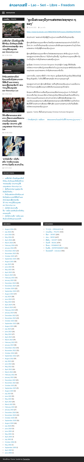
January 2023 (9, 345)
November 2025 (10, 253)
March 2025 (9, 275)
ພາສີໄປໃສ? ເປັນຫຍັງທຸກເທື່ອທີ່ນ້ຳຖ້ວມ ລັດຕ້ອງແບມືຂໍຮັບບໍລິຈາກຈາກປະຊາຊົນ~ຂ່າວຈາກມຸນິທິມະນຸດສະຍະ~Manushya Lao (13, 46)
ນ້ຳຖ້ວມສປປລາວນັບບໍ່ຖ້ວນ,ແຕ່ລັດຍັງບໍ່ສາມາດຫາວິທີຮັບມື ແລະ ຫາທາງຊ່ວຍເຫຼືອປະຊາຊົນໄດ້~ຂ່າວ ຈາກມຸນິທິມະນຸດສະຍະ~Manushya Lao (13, 199)
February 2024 (10, 310)
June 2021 (8, 396)
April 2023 (8, 337)
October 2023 (9, 321)
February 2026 (10, 245)
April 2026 (8, 240)
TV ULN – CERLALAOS (53, 229)
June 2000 (8, 453)
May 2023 (8, 334)
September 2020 (10, 420)
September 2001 (10, 447)
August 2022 (9, 359)
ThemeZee (26, 459)
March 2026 (9, 243)
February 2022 (10, 375)
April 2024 (8, 305)
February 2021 (9, 407)
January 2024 (9, 313)
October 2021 (9, 385)
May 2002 (8, 445)
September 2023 (10, 323)
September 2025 (10, 259)
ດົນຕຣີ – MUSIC (51, 243)
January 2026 (9, 248)
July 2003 (8, 439)
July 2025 (8, 264)
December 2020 (10, 412)
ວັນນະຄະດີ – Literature (53, 251)
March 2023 (9, 340)
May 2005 (8, 434)
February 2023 (10, 342)
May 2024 (8, 302)
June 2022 (8, 364)
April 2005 (8, 437)
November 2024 (10, 286)
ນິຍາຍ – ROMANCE (52, 245)
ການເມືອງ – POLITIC (9, 19)
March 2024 (9, 307)
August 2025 (9, 262)
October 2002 (9, 442)
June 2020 (8, 429)
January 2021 (9, 410)
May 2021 (8, 399)
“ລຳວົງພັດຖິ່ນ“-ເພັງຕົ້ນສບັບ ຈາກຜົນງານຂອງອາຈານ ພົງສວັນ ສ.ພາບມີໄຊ (13, 162)
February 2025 (10, 278)
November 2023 (10, 318)
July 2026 (8, 232)
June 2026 (8, 235)
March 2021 (9, 404)
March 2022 (9, 372)
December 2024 (10, 283)
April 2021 (8, 402)
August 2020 (9, 423)
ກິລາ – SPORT (50, 235)
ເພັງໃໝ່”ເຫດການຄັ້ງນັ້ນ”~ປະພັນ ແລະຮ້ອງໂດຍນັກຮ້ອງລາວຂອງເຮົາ (13, 210)
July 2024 (8, 297)
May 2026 (8, 237)
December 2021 (10, 380)
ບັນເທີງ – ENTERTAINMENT (55, 248)
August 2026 (9, 229)
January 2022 (9, 377)
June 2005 (8, 431)
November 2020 (10, 415)
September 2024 (10, 291)
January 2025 (9, 280)
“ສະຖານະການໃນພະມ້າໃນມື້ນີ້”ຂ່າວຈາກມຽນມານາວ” (64, 120)
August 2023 (9, 326)
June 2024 (8, 299)
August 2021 (9, 391)
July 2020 (8, 426)
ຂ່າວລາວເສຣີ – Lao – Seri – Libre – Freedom (42, 5)
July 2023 (8, 329)
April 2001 (8, 450)
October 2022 (9, 353)
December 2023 (10, 315)
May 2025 (8, 270)
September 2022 (10, 356)
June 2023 (8, 332)
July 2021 (8, 394)
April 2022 (8, 369)
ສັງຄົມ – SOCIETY (52, 240)
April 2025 (8, 272)
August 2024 (9, 294)
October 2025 (9, 256)
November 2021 (10, 383)
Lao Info (42, 27)
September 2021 (10, 388)
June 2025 (8, 267)
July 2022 (8, 361)
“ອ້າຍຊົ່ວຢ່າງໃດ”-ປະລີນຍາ (36, 120)
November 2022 (10, 350)
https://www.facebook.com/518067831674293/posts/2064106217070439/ (54, 32)
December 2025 (10, 251)
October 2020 (9, 418)
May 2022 (8, 367)
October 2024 (9, 288)
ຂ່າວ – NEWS (50, 237)
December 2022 (10, 348)
